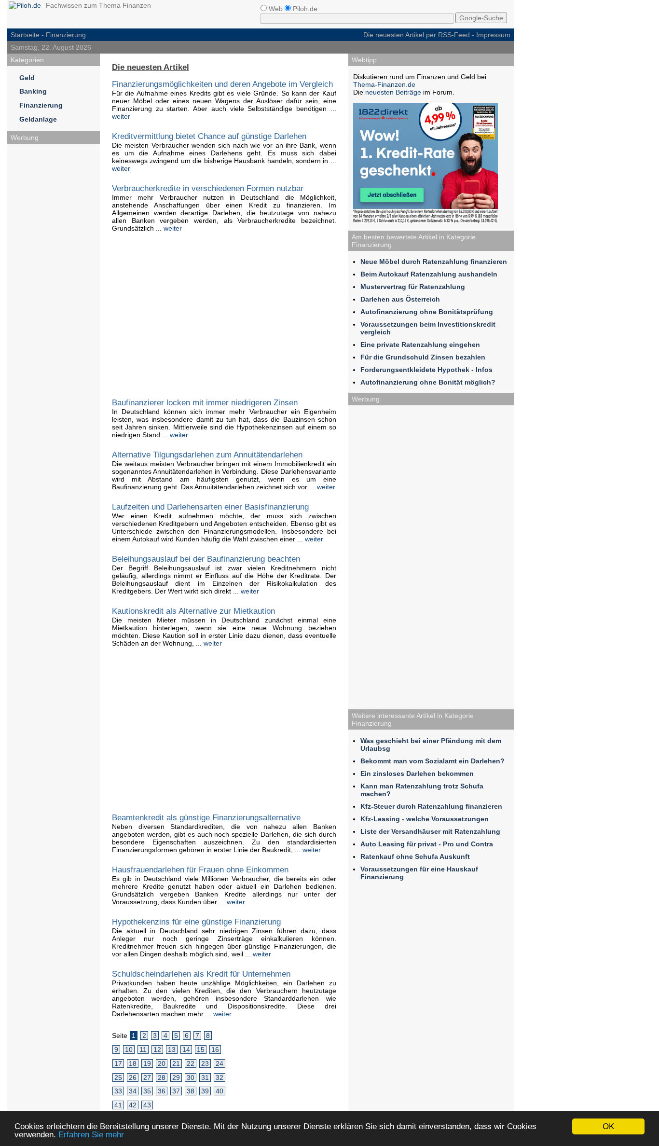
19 (147, 1063)
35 (147, 1091)
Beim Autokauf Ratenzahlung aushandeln (428, 274)
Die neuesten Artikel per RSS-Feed (416, 35)
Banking (33, 91)
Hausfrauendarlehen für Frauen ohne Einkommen (200, 869)
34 (133, 1091)
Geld (27, 78)
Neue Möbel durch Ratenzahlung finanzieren (433, 261)
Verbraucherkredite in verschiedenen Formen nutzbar (207, 188)
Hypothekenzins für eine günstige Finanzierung (196, 921)
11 (143, 1049)
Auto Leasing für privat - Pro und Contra (426, 844)
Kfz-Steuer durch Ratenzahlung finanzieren (431, 806)
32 (219, 1077)
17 (118, 1063)
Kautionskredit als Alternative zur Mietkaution (193, 611)
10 (129, 1049)
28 (161, 1077)
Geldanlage (38, 119)
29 (176, 1077)
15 (201, 1049)
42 (133, 1105)
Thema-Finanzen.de (384, 84)
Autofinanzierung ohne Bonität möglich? (427, 382)
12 (157, 1049)
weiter (121, 116)
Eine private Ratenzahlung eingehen (420, 344)
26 (133, 1077)
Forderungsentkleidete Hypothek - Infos (426, 369)
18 (133, 1063)
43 (147, 1105)
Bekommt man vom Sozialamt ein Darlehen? (432, 761)
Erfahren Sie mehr (91, 1134)
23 (205, 1063)
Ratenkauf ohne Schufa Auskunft (415, 856)
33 (118, 1091)
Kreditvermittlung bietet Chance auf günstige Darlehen (209, 136)
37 (176, 1091)
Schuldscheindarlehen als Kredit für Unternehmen (201, 974)
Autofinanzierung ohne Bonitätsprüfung (426, 312)
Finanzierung (41, 105)
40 (219, 1091)
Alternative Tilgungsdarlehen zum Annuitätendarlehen (207, 454)
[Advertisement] (53, 293)
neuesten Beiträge (393, 92)
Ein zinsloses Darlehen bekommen (417, 773)
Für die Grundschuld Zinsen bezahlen (422, 357)
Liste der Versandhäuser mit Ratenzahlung (430, 831)
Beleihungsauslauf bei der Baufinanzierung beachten (206, 559)
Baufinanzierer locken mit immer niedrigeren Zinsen (205, 402)
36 (161, 1091)
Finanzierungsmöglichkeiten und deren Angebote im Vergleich (222, 84)
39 (205, 1091)
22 (190, 1063)
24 (219, 1063)
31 (205, 1077)
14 (186, 1049)
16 (215, 1049)
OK (608, 1126)
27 (147, 1077)
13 (172, 1049)
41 (118, 1105)
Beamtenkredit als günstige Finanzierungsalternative (206, 817)
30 (190, 1077)
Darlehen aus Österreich (400, 299)
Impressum (493, 35)
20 (161, 1063)
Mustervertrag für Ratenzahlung (412, 286)
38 (190, 1091)
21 (176, 1063)
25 (118, 1077)
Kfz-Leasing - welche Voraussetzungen (424, 819)
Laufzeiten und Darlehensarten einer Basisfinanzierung (210, 506)
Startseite (25, 35)
